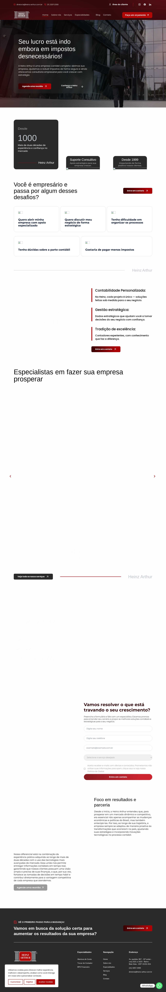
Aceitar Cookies (46, 982)
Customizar (15, 982)
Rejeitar (29, 982)
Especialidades (82, 15)
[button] (84, 15)
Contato (107, 15)
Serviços (68, 15)
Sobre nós (56, 15)
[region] (31, 976)
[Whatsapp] (159, 985)
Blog (98, 15)
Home (45, 15)
